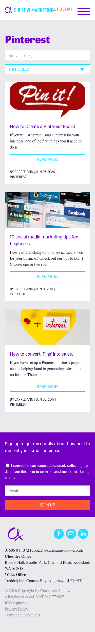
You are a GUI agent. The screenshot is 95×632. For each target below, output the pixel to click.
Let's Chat (62, 9)
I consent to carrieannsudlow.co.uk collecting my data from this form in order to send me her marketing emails (47, 471)
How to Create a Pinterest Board (42, 126)
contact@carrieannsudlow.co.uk (57, 550)
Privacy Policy (16, 608)
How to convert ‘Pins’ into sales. (41, 353)
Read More (48, 159)
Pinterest (18, 176)
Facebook (18, 293)
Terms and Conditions (22, 614)
